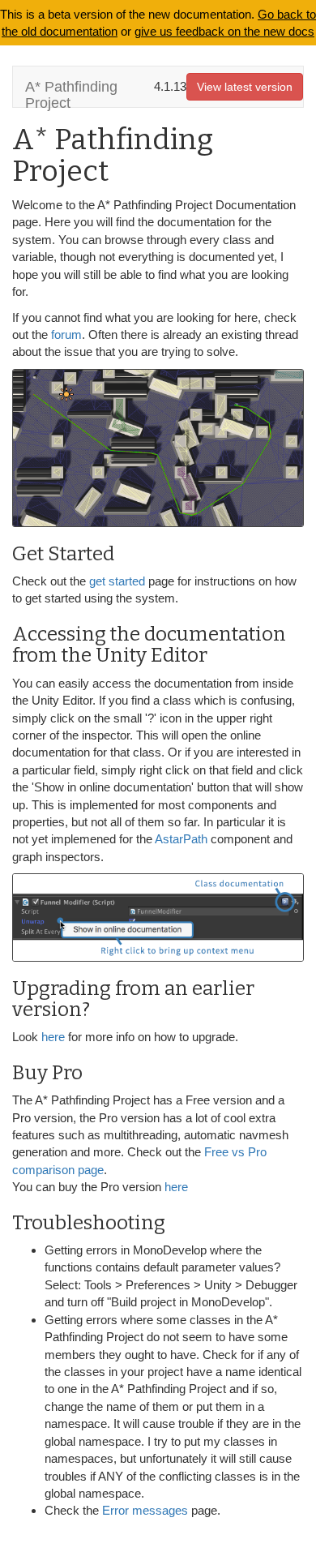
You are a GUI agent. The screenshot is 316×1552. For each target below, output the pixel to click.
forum (66, 334)
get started (117, 581)
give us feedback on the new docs (224, 31)
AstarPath (181, 839)
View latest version (245, 86)
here (54, 1037)
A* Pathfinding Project (71, 93)
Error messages (145, 1510)
